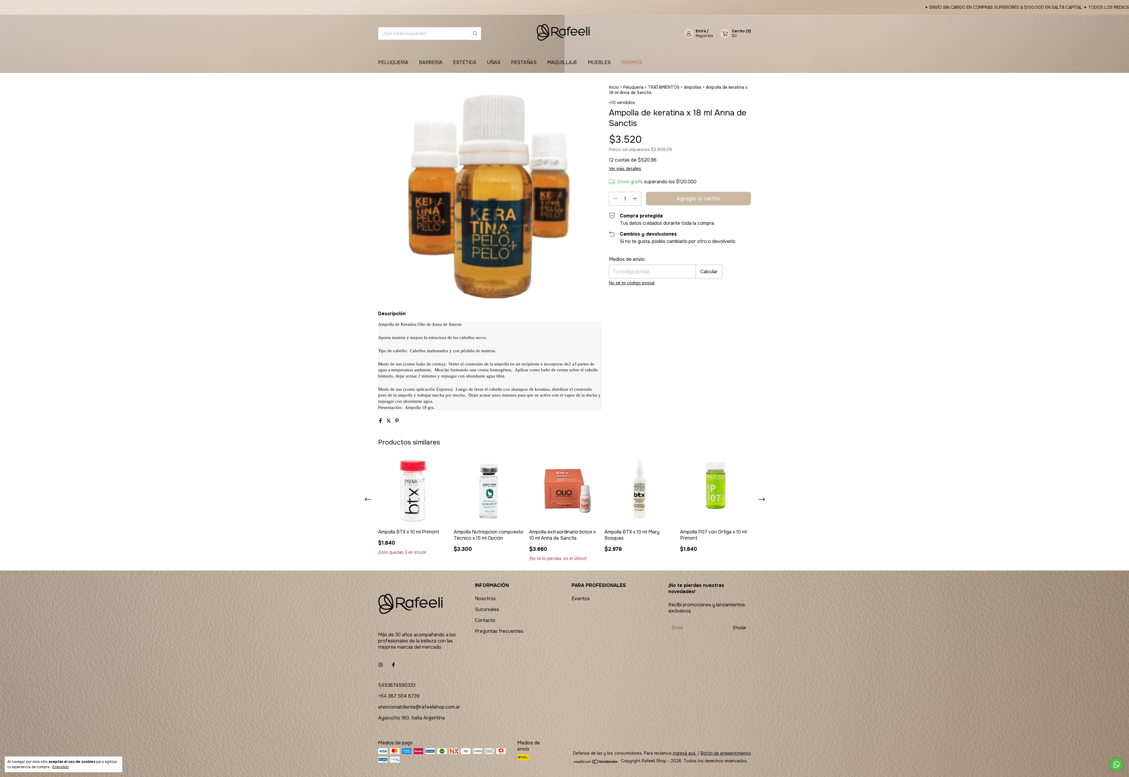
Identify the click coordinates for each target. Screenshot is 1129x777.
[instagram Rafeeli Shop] (380, 665)
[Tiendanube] (596, 762)
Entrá (701, 31)
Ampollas (693, 87)
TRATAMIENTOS (663, 87)
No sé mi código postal (631, 283)
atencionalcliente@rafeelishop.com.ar (419, 707)
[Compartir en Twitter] (389, 421)
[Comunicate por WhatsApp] (1116, 764)
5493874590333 (396, 685)
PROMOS (631, 62)
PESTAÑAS (524, 62)
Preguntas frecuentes (499, 631)
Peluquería (633, 87)
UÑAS (493, 62)
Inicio (614, 87)
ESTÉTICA (464, 62)
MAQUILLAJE (562, 62)
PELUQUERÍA (393, 62)
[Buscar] (475, 33)
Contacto (485, 620)
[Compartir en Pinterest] (397, 421)
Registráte (704, 35)
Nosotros (485, 598)
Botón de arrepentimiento (726, 753)
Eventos (581, 598)
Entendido (60, 767)
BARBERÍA (430, 62)
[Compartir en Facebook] (381, 421)
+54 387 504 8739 (399, 696)
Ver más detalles (625, 168)
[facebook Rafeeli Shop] (393, 665)
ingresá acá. (684, 753)
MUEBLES (599, 62)
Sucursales (487, 609)
